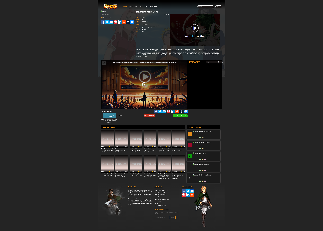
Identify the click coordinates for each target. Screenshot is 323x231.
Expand (104, 111)
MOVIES (157, 203)
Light (110, 111)
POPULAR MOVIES (160, 206)
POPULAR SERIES (160, 194)
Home (125, 7)
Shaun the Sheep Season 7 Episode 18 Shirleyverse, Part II (121, 175)
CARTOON (158, 201)
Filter (136, 7)
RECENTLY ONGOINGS (162, 199)
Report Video (150, 115)
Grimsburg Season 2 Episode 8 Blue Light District (120, 150)
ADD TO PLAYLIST (182, 115)
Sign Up (173, 217)
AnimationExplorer (150, 7)
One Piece (202, 153)
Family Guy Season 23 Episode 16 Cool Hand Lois (163, 150)
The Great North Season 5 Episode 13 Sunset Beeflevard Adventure (135, 150)
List (141, 7)
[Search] (218, 62)
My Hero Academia (205, 175)
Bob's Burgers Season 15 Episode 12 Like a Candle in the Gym (107, 150)
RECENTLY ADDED (160, 192)
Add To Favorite (107, 17)
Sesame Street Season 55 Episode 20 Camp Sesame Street (149, 150)
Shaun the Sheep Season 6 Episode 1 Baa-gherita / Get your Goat (150, 175)
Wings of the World (205, 142)
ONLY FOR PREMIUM (161, 190)
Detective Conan (204, 164)
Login (218, 6)
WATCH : (122, 115)
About (131, 7)
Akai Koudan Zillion (205, 131)
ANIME (157, 197)
